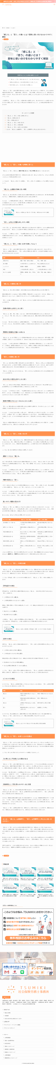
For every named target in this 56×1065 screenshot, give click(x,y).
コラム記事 (6, 39)
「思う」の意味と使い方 (13, 120)
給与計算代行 (7, 1043)
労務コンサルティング (9, 1046)
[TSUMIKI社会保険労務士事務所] (7, 4)
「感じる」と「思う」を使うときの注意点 (17, 127)
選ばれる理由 (7, 1012)
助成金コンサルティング (10, 1052)
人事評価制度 (7, 1055)
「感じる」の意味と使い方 (13, 118)
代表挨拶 (7, 1015)
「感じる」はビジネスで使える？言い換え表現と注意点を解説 (30, 723)
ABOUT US (7, 1009)
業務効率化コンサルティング (11, 1058)
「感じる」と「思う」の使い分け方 (15, 122)
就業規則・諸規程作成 (9, 1049)
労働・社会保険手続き (9, 1040)
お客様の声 (6, 1021)
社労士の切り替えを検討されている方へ (13, 1018)
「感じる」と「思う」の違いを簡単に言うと (17, 115)
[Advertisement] (28, 16)
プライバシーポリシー (9, 1028)
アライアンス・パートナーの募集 (12, 1025)
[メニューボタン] (54, 4)
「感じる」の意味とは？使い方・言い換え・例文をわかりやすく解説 (32, 212)
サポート (6, 1034)
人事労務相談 (7, 1037)
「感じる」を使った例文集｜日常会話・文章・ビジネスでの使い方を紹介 (33, 629)
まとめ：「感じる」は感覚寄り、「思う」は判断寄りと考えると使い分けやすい (26, 129)
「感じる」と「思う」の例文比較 (15, 125)
